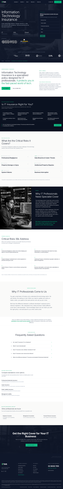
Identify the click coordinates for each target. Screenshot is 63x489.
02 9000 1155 (53, 466)
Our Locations (35, 469)
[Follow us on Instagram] (5, 471)
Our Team (34, 467)
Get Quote (57, 125)
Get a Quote (6, 88)
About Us (34, 465)
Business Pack (20, 469)
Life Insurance (20, 472)
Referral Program (36, 472)
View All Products (21, 474)
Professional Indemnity (21, 465)
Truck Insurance (20, 470)
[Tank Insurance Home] (4, 2)
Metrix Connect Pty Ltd (35, 484)
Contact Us (35, 470)
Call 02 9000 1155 (17, 88)
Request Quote (31, 445)
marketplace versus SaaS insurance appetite (20, 321)
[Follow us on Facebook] (3, 471)
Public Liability (20, 467)
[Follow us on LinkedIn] (2, 471)
